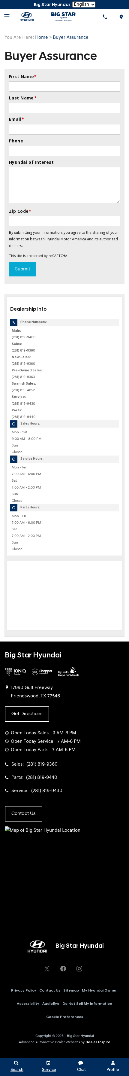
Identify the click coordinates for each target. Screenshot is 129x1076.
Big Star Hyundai (80, 1036)
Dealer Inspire (98, 1042)
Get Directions (27, 714)
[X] (46, 968)
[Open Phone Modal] (105, 16)
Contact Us (49, 990)
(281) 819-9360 (23, 350)
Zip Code (20, 211)
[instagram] (79, 968)
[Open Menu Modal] (7, 16)
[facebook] (63, 968)
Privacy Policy (23, 990)
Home (41, 37)
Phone (16, 141)
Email (16, 119)
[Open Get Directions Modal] (121, 16)
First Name (23, 76)
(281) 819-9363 (23, 377)
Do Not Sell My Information (87, 1004)
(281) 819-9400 (23, 337)
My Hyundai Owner (99, 990)
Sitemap (71, 990)
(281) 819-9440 (23, 417)
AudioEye (50, 1004)
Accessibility (28, 1004)
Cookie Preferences (64, 1017)
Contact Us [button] (23, 813)
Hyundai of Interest (31, 162)
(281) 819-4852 (23, 390)
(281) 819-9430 (23, 404)
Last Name (23, 98)
